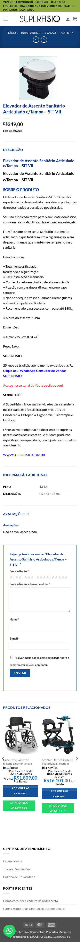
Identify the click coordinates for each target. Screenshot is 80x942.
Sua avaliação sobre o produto (30, 584)
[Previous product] (44, 39)
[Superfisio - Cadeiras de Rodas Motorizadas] (40, 19)
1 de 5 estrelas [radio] (11, 577)
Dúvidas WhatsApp (19, 805)
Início (11, 32)
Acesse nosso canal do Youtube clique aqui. (33, 385)
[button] (5, 19)
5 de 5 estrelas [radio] (59, 577)
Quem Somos (12, 861)
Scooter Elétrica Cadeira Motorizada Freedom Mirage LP (57, 763)
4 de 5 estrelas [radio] (42, 577)
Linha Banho (29, 32)
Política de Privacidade (19, 877)
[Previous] (3, 767)
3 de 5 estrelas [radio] (28, 577)
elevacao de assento (57, 32)
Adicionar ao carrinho (20, 791)
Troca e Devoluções (16, 869)
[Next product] (36, 39)
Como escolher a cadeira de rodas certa (30, 901)
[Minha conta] (68, 19)
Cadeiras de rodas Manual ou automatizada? (34, 908)
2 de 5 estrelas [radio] (18, 577)
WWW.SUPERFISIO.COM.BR (24, 455)
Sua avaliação (19, 571)
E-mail (15, 638)
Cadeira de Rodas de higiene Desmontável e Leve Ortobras (17, 763)
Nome (14, 619)
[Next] (76, 767)
